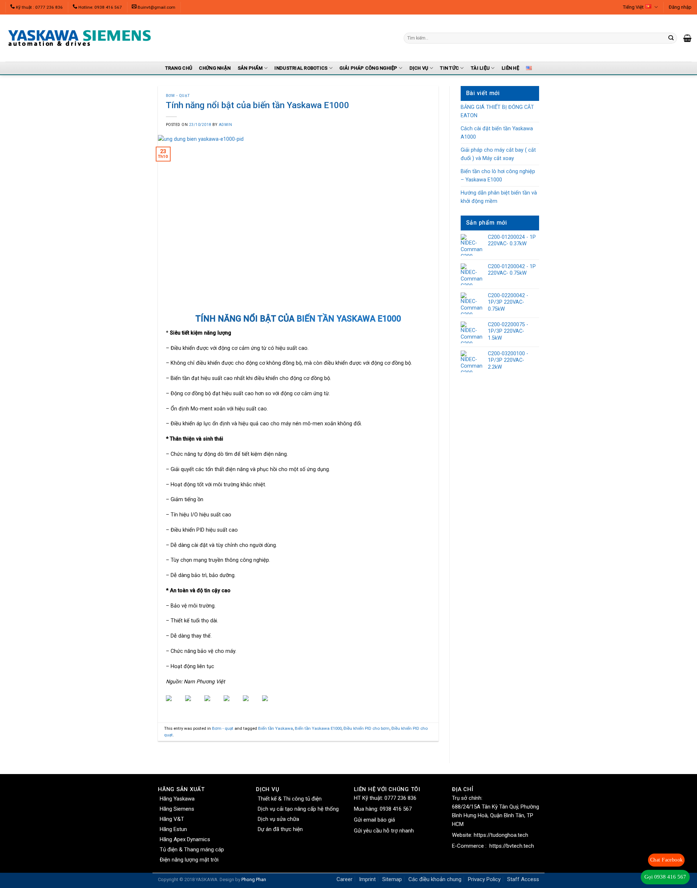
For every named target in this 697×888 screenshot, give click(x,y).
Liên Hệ (510, 68)
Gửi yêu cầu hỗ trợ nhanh (384, 830)
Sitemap (392, 879)
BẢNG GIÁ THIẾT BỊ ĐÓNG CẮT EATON (497, 111)
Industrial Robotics (300, 68)
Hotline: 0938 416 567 (100, 7)
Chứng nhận (215, 68)
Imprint (367, 879)
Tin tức (449, 68)
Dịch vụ (418, 68)
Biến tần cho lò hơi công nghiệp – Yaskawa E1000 (498, 175)
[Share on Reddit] (213, 704)
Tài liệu (480, 68)
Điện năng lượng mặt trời (189, 859)
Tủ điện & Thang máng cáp (192, 849)
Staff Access (523, 879)
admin (225, 125)
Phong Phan (253, 879)
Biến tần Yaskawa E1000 (318, 728)
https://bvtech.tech (511, 846)
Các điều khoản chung (434, 879)
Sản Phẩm (250, 68)
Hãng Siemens (177, 809)
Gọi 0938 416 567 (665, 877)
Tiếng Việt (633, 7)
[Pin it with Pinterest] (232, 704)
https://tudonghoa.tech (501, 835)
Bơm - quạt (178, 96)
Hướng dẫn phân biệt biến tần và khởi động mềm (499, 197)
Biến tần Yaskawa (275, 728)
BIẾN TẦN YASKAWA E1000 (349, 319)
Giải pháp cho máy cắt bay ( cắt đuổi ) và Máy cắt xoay (498, 154)
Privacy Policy (484, 879)
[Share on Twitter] (194, 704)
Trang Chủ (178, 68)
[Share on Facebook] (174, 704)
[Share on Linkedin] (251, 704)
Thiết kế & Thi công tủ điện (290, 798)
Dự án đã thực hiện (280, 829)
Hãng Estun (173, 829)
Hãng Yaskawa (177, 798)
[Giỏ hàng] (687, 38)
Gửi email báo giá (374, 820)
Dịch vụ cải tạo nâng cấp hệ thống (298, 809)
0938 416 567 (396, 809)
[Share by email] (271, 704)
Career (344, 879)
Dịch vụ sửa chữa (278, 819)
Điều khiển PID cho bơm (366, 728)
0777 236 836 (400, 798)
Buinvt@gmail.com (156, 7)
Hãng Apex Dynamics (185, 839)
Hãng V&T (172, 819)
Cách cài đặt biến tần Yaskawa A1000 (497, 133)
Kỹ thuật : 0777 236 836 (39, 7)
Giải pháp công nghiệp (368, 68)
